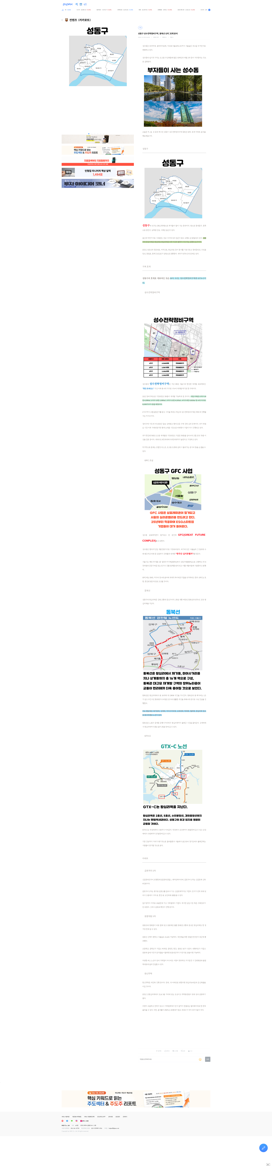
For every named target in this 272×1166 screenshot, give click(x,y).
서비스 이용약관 (65, 1116)
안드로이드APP (101, 1116)
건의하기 (125, 1116)
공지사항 (110, 1116)
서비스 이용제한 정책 (89, 1116)
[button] (88, 133)
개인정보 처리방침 (76, 1116)
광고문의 (118, 1116)
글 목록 (159, 1051)
